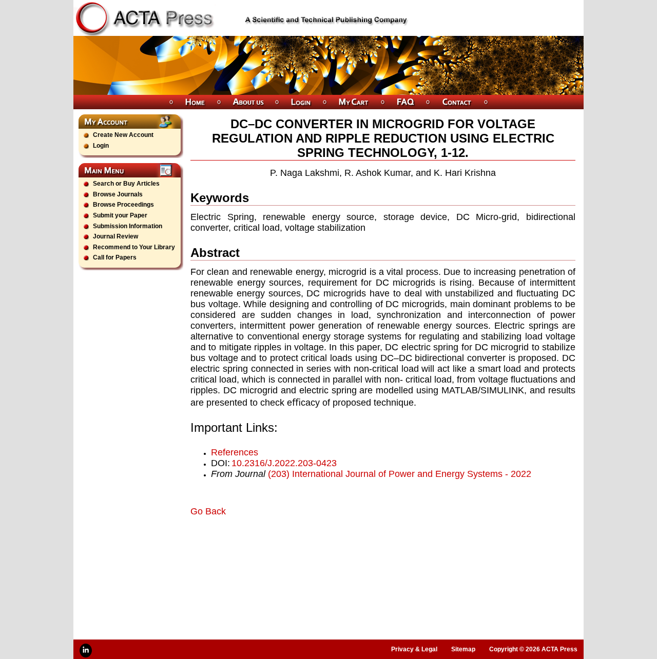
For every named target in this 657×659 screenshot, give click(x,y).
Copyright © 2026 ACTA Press (533, 649)
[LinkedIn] (86, 650)
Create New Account (123, 134)
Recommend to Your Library (134, 247)
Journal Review (115, 236)
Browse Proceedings (123, 204)
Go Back (208, 511)
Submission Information (127, 226)
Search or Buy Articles (126, 183)
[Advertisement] (310, 545)
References (234, 452)
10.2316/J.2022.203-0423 (284, 463)
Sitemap (463, 649)
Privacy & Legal (414, 649)
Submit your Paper (120, 215)
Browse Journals (118, 194)
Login (101, 145)
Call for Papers (115, 257)
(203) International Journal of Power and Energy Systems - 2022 (399, 474)
